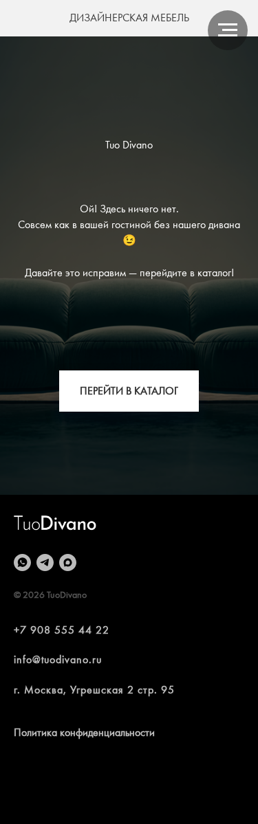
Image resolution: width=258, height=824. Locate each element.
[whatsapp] (22, 562)
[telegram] (45, 562)
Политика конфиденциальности (84, 732)
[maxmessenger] (67, 562)
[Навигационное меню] (227, 30)
